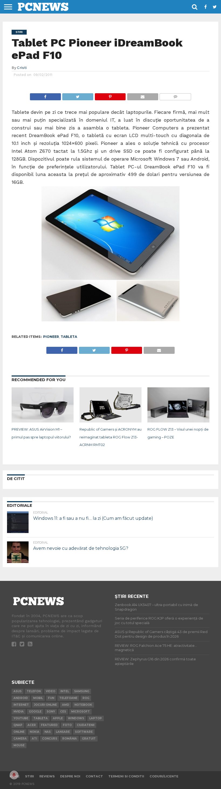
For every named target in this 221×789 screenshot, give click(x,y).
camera (20, 738)
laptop (95, 718)
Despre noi (70, 776)
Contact (94, 776)
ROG (85, 698)
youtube (20, 718)
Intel (64, 691)
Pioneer (51, 337)
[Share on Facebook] (45, 95)
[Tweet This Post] (77, 95)
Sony (51, 711)
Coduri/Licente (164, 776)
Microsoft (80, 711)
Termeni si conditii (126, 776)
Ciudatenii (85, 725)
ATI (34, 738)
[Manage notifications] (14, 775)
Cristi (22, 67)
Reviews (47, 776)
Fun (51, 698)
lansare (63, 732)
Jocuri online (45, 705)
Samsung (81, 691)
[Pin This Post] (110, 95)
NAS (47, 732)
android (20, 698)
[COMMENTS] (175, 95)
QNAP (17, 725)
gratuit (89, 738)
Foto (67, 725)
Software (84, 732)
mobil (38, 698)
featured (49, 725)
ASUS (17, 691)
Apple (58, 718)
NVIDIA (18, 711)
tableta (69, 337)
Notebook (83, 705)
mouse (19, 745)
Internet (21, 705)
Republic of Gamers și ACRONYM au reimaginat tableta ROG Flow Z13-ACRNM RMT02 (110, 437)
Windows (76, 718)
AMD (65, 705)
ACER (31, 725)
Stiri (29, 776)
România (69, 738)
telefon (34, 691)
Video (50, 691)
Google (35, 711)
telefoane (68, 698)
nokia (34, 732)
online (19, 732)
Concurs (49, 738)
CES (63, 711)
